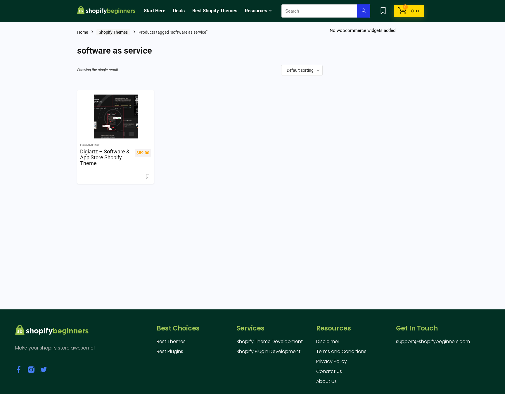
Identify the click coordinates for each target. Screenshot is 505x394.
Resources (256, 10)
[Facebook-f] (18, 369)
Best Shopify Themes (214, 10)
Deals (179, 10)
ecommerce (90, 145)
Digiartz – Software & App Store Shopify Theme (104, 157)
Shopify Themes (113, 32)
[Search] (363, 11)
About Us (326, 381)
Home (82, 32)
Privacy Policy (331, 361)
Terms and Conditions (341, 351)
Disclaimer (327, 341)
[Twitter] (43, 369)
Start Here (154, 10)
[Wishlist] (383, 11)
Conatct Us (329, 371)
